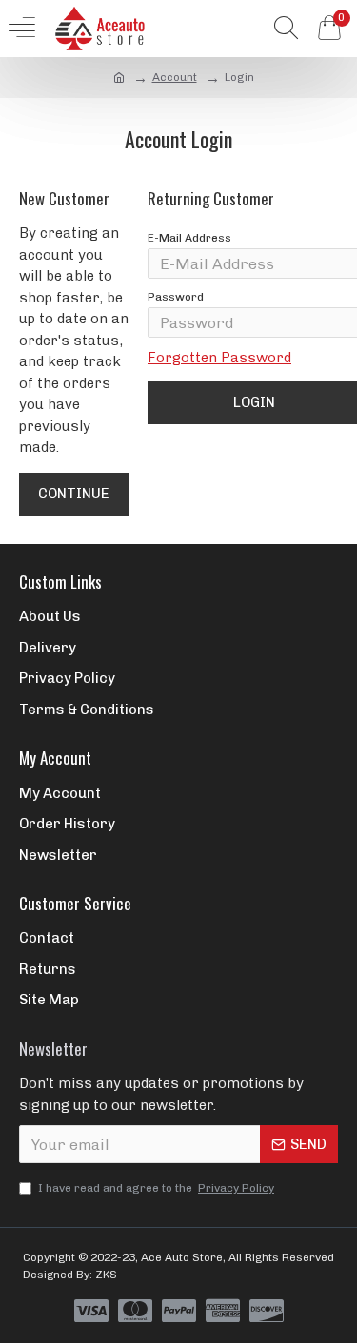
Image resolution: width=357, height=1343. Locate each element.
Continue (73, 493)
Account (174, 77)
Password (176, 296)
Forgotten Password (219, 357)
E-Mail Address (189, 237)
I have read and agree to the (156, 1188)
